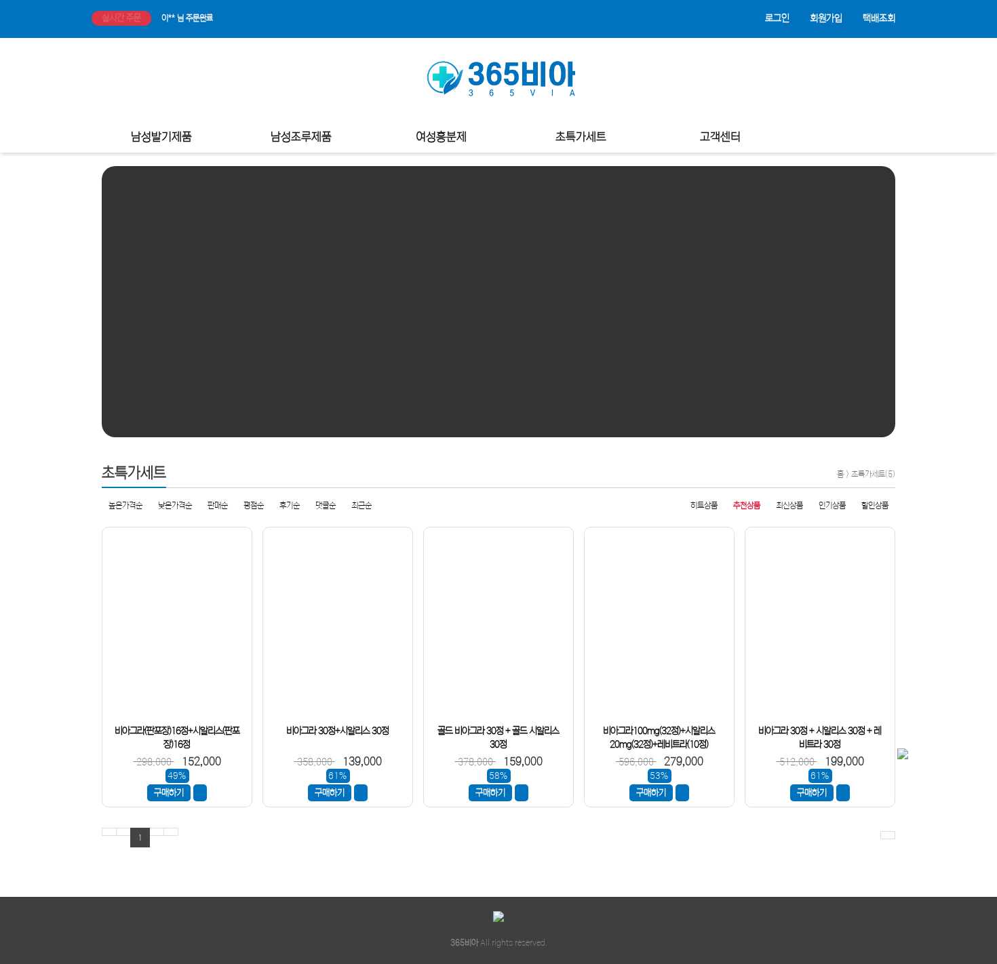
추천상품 (746, 505)
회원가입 (826, 18)
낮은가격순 (175, 505)
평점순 (253, 505)
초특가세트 (580, 137)
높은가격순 (125, 505)
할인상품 (874, 505)
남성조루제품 (301, 137)
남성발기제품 (161, 137)
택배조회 (879, 18)
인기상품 (832, 505)
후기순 (289, 505)
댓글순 (325, 505)
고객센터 (720, 137)
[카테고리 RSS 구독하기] (887, 835)
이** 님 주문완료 (187, 18)
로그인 (777, 18)
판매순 (218, 505)
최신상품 (789, 505)
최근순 (361, 505)
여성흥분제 (441, 137)
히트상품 (704, 505)
